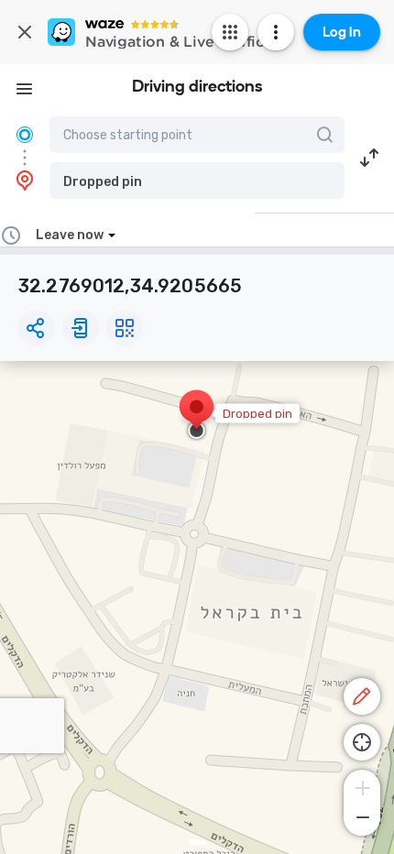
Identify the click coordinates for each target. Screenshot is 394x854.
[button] (197, 180)
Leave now (70, 235)
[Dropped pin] (196, 416)
